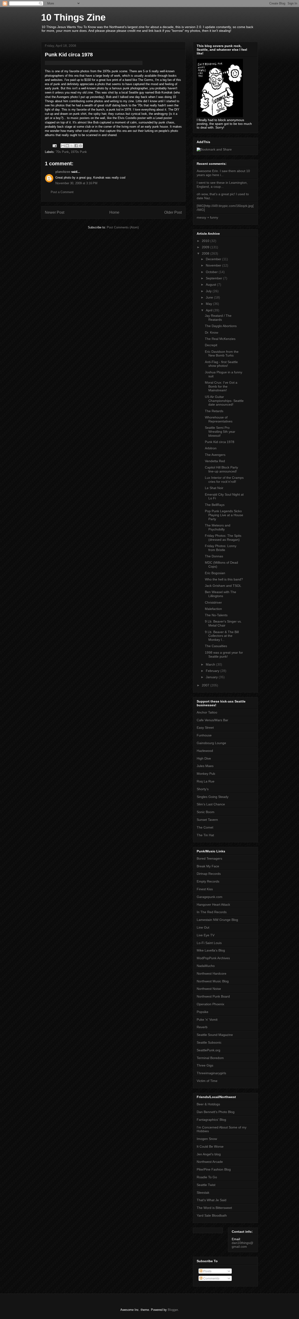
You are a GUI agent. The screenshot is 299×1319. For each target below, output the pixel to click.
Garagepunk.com (209, 897)
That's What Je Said (211, 1200)
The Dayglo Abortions (221, 326)
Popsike (202, 1012)
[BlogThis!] (67, 145)
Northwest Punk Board (213, 996)
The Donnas (214, 556)
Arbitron (211, 448)
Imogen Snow (207, 1139)
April (209, 310)
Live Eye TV (205, 935)
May (209, 304)
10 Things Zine (73, 17)
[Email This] (63, 145)
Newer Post (54, 212)
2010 (206, 241)
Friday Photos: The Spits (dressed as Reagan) (223, 537)
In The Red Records (212, 912)
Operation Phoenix (210, 1004)
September (214, 278)
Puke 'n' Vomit (207, 1019)
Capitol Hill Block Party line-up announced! (221, 469)
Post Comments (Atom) (123, 227)
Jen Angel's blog (209, 1154)
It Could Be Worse (210, 1146)
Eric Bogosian (215, 573)
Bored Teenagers (209, 858)
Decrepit (211, 345)
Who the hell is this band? (224, 579)
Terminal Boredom (210, 1058)
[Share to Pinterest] (80, 145)
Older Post (173, 212)
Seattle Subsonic (209, 1042)
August (211, 284)
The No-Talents (216, 615)
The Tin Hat (205, 835)
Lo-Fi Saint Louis (209, 943)
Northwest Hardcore (211, 973)
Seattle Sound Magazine (215, 1035)
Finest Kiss (205, 889)
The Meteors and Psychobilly (217, 527)
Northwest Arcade (210, 1162)
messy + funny (207, 217)
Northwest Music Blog (213, 981)
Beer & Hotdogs (208, 1104)
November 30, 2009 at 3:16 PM (76, 183)
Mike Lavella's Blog (211, 950)
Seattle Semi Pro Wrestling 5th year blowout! (220, 431)
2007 (206, 685)
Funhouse (204, 735)
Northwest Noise (209, 989)
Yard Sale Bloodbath (212, 1215)
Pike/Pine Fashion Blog (214, 1169)
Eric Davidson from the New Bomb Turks (221, 353)
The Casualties (216, 646)
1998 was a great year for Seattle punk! (224, 654)
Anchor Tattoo (207, 712)
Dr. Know (211, 332)
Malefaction (213, 609)
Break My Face (208, 866)
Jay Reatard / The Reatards (218, 317)
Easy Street (205, 727)
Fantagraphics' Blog (211, 1119)
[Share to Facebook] (76, 145)
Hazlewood (205, 751)
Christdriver (213, 602)
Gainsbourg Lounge (211, 743)
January (212, 677)
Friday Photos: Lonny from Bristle (220, 548)
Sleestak (203, 1192)
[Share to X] (71, 145)
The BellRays (214, 505)
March (211, 664)
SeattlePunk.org (208, 1050)
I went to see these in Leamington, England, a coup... (222, 184)
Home (114, 212)
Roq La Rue (205, 781)
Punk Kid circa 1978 (219, 442)
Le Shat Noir (214, 488)
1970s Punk (79, 152)
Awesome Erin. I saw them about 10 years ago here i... (223, 173)
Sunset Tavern (207, 820)
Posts (206, 1271)
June (210, 297)
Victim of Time (207, 1081)
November (214, 265)
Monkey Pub (206, 773)
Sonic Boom (205, 812)
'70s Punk (62, 152)
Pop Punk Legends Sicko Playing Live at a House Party (224, 515)
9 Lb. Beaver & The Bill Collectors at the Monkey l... (222, 636)
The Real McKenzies (220, 339)
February (213, 671)
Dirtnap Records (209, 874)
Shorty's (203, 789)
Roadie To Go (207, 1177)
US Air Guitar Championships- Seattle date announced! (224, 401)
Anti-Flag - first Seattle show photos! (221, 364)
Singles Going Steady (212, 797)
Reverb (202, 1027)
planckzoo (62, 171)
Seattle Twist (206, 1185)
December (214, 259)
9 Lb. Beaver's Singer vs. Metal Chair (223, 623)
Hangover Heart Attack (213, 904)
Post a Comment (62, 192)
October (212, 272)
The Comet (205, 827)
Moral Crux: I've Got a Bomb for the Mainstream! (221, 386)
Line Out (203, 927)
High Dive (204, 758)
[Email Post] (54, 145)
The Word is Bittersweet (214, 1208)
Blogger (173, 1310)
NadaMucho (206, 966)
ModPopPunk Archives (213, 958)
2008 (206, 253)
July (209, 291)
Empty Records (208, 881)
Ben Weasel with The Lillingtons (220, 594)
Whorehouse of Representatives (218, 419)
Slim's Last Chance (211, 804)
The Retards (214, 411)
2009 (206, 247)
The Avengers (215, 455)
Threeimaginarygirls (211, 1073)
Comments (210, 1278)
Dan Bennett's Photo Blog (216, 1112)
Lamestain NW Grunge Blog (217, 920)
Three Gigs (205, 1065)
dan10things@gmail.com (242, 1244)
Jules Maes (205, 766)
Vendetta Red (215, 461)
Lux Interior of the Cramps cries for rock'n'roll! (224, 479)
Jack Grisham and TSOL (223, 585)
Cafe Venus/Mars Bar (212, 720)
